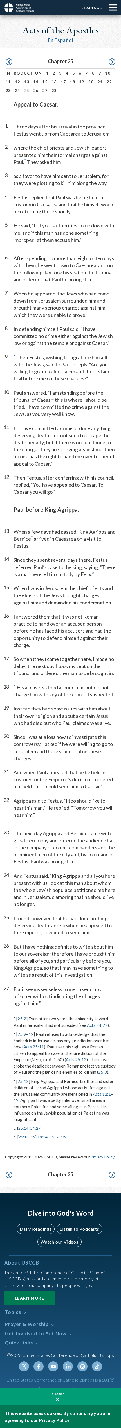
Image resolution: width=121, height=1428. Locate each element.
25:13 (23, 1081)
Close (58, 1393)
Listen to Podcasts (79, 1228)
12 (17, 81)
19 (81, 81)
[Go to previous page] (9, 62)
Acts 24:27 (97, 1025)
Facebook (38, 1366)
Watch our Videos (60, 1241)
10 (107, 73)
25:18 (24, 1136)
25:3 (102, 1072)
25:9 (21, 1034)
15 (45, 81)
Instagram (82, 1366)
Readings (91, 8)
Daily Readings (35, 1228)
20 (90, 81)
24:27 (35, 1128)
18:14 (42, 1136)
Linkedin (68, 1366)
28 (54, 90)
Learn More (29, 1298)
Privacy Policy (103, 1156)
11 (8, 81)
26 (36, 90)
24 (17, 90)
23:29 (61, 1136)
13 (26, 81)
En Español (60, 40)
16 (54, 81)
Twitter (24, 1366)
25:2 (21, 1018)
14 (36, 81)
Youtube (53, 1366)
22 (109, 81)
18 (72, 81)
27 (45, 90)
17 (63, 81)
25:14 (23, 1128)
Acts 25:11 (33, 1046)
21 (100, 81)
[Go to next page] (112, 62)
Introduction (24, 73)
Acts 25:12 (76, 1059)
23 (8, 90)
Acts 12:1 (102, 1094)
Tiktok (97, 1366)
